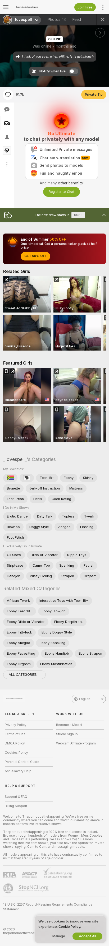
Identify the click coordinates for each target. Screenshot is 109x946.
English (84, 699)
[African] (27, 478)
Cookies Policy (16, 752)
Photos (56, 19)
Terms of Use (15, 734)
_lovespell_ (15, 459)
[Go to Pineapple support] (8, 888)
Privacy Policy (15, 725)
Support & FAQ (16, 797)
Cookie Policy (69, 927)
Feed (76, 19)
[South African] (10, 478)
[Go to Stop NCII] (34, 888)
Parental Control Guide (22, 762)
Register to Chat (61, 192)
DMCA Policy (15, 743)
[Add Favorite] (8, 94)
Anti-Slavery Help (18, 771)
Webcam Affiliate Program (76, 743)
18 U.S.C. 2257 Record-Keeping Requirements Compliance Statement (47, 907)
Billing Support (16, 806)
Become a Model (69, 725)
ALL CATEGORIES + (24, 675)
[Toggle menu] (6, 7)
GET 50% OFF (35, 256)
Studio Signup (67, 734)
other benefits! (71, 183)
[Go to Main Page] (33, 7)
